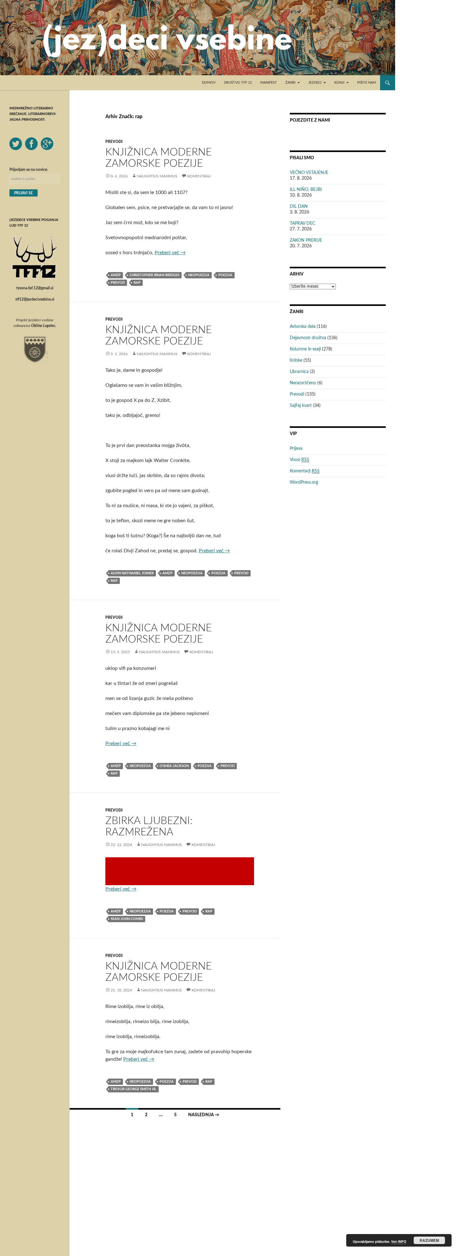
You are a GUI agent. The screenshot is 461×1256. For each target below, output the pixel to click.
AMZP (116, 275)
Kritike (296, 360)
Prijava (296, 448)
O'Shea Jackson (174, 766)
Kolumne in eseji (305, 349)
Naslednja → (203, 1115)
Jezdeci (314, 82)
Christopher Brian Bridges (154, 275)
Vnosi (299, 460)
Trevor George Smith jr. (133, 1089)
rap (137, 282)
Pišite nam (366, 82)
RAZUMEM (429, 1240)
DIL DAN (299, 206)
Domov (208, 82)
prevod (118, 282)
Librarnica (299, 372)
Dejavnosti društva (308, 338)
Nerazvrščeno (303, 383)
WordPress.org (304, 482)
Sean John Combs (127, 919)
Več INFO (398, 1241)
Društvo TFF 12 (238, 82)
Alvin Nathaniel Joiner (132, 573)
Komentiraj (199, 176)
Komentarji (305, 471)
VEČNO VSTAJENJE (309, 173)
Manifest (268, 82)
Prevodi (114, 142)
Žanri (290, 82)
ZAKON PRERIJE (306, 240)
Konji (339, 82)
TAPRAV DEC (302, 223)
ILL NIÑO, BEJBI (306, 189)
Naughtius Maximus (157, 176)
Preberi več (170, 252)
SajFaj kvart (301, 405)
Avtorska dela (302, 326)
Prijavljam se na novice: (28, 169)
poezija (225, 275)
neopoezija (198, 275)
